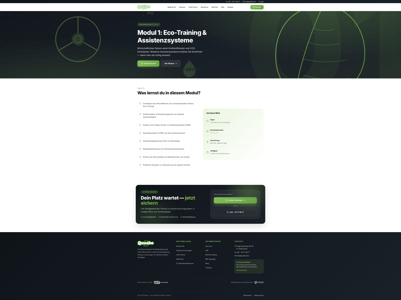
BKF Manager (210, 259)
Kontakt (230, 7)
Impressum (247, 295)
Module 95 (172, 7)
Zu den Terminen (235, 200)
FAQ (222, 7)
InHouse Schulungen (184, 250)
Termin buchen (149, 63)
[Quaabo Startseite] (143, 7)
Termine (258, 7)
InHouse (182, 7)
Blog (207, 263)
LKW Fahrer (192, 7)
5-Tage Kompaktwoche (185, 263)
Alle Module (169, 63)
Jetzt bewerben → (242, 270)
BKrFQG (215, 7)
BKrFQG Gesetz (211, 255)
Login (262, 1)
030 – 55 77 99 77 (234, 1)
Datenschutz (259, 295)
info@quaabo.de (250, 1)
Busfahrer (204, 7)
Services (208, 246)
